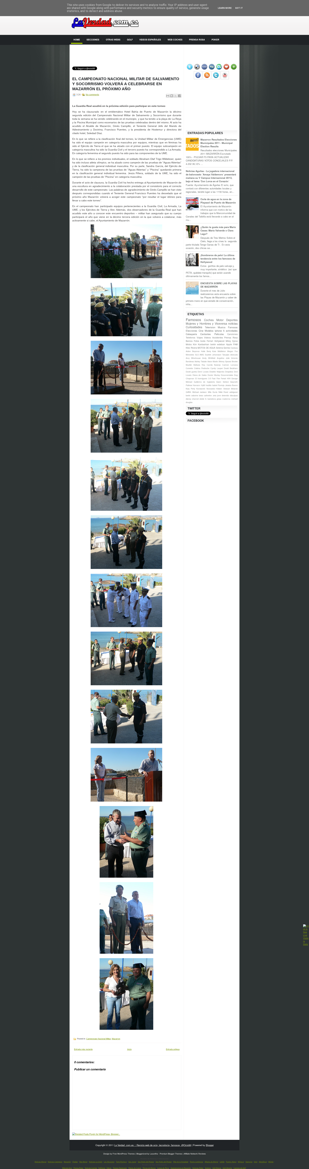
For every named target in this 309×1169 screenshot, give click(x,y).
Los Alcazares (109, 1162)
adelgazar (233, 392)
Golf (130, 39)
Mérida (270, 1162)
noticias (233, 323)
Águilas (75, 1162)
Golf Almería (227, 1168)
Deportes (232, 320)
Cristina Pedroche (201, 368)
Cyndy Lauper (216, 368)
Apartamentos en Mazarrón (181, 1168)
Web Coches (175, 39)
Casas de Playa (163, 1168)
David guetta (191, 371)
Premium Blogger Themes (171, 1153)
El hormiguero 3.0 (203, 378)
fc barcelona (210, 398)
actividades (232, 330)
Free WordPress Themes (124, 1153)
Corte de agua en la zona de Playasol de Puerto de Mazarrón (218, 200)
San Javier (132, 1162)
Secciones (93, 39)
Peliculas (219, 334)
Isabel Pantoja (218, 385)
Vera (255, 1162)
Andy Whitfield (208, 358)
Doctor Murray (214, 375)
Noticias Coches (91, 1168)
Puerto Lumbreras (196, 1162)
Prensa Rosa (197, 39)
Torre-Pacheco (121, 1162)
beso (201, 395)
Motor (220, 320)
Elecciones (191, 330)
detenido (225, 395)
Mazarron (116, 1039)
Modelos (209, 330)
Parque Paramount (120, 1168)
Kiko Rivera (191, 347)
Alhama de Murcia (211, 1162)
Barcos (189, 340)
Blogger (210, 1145)
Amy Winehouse (193, 358)
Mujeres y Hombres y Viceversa (206, 323)
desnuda (234, 354)
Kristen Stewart (223, 388)
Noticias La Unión (95, 1162)
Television (210, 327)
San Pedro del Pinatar (146, 1162)
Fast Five (216, 378)
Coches (209, 320)
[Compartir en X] (175, 96)
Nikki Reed (223, 392)
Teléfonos (101, 1168)
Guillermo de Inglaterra (204, 381)
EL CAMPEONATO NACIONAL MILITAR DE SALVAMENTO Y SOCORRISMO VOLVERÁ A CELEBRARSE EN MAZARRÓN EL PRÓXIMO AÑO (125, 84)
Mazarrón (67, 1162)
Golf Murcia (216, 1168)
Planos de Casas (134, 1168)
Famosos (193, 319)
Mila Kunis (212, 392)
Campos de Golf (240, 1168)
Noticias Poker (197, 1168)
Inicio (129, 1049)
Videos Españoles (150, 39)
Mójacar (241, 1162)
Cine (201, 330)
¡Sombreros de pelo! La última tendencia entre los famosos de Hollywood (217, 258)
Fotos (196, 340)
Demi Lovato (203, 371)
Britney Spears (225, 361)
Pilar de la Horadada (180, 1162)
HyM (203, 385)
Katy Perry (190, 388)
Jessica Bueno (231, 385)
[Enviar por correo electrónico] (168, 96)
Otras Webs (113, 39)
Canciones (232, 334)
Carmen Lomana (230, 364)
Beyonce (196, 351)
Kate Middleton (219, 351)
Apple (229, 344)
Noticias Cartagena (55, 1162)
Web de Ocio (67, 1168)
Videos (207, 337)
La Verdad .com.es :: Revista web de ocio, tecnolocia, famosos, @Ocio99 (152, 1145)
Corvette (189, 368)
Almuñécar (263, 1162)
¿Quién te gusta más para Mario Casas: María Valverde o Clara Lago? (218, 230)
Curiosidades (194, 327)
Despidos (229, 371)
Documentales (227, 375)
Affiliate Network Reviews (195, 1153)
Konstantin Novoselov (205, 388)
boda (202, 340)
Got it (239, 8)
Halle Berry (206, 351)
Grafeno (208, 1168)
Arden (188, 351)
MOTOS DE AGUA (206, 347)
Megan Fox (232, 351)
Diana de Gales (200, 375)
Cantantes (205, 334)
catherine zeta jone (212, 395)
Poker (215, 39)
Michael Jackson (199, 392)
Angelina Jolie (223, 358)
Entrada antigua (173, 1049)
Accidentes (217, 337)
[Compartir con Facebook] (179, 96)
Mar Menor (83, 1162)
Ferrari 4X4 (225, 378)
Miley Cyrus (232, 340)
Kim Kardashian (201, 344)
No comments (92, 94)
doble (202, 398)
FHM (235, 344)
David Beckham (231, 368)
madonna (226, 398)
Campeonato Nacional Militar (98, 1039)
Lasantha (154, 1153)
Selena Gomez (223, 347)
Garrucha (249, 1162)
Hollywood (219, 340)
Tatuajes (225, 354)
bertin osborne (192, 395)
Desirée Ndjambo (216, 371)
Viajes (200, 337)
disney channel (192, 398)
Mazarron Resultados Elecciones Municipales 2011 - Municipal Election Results (218, 143)
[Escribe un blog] (171, 96)
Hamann (196, 385)
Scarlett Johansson (213, 354)
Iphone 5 (219, 330)
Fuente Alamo (231, 1162)
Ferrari (210, 340)
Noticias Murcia (40, 1162)
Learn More (225, 8)
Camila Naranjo (214, 364)
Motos (189, 344)
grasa (219, 398)
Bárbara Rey (199, 364)
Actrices (234, 347)
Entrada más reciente (83, 1049)
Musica (221, 327)
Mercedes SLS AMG (195, 354)
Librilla (222, 1162)
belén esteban (217, 344)
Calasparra (191, 334)
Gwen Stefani (222, 381)
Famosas (233, 327)
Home (76, 39)
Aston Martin (212, 361)
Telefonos (190, 337)
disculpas (234, 395)
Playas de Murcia (149, 1168)
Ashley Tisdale (201, 361)
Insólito (209, 385)
